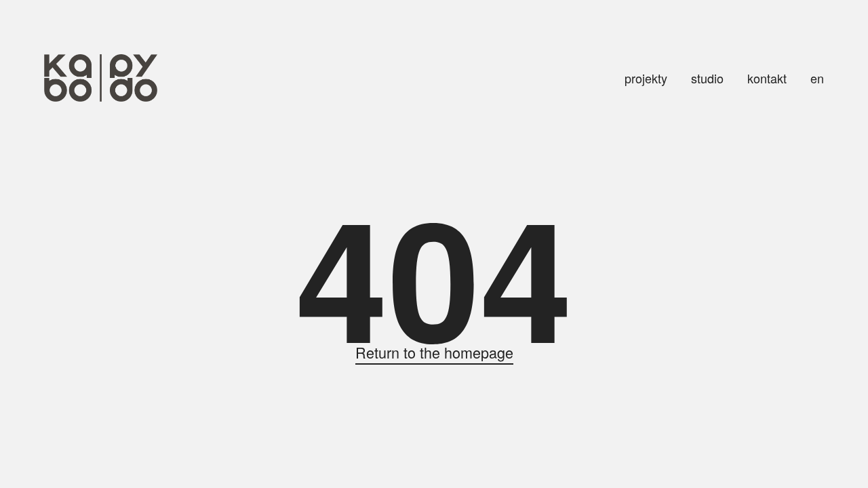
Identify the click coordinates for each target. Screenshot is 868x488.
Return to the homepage (434, 352)
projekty (646, 78)
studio (707, 78)
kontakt (767, 78)
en (817, 78)
